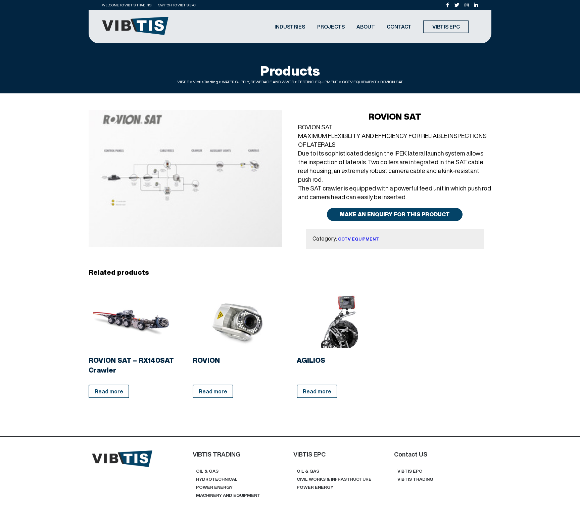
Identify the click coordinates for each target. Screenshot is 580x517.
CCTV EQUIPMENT (358, 239)
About (365, 26)
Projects (331, 26)
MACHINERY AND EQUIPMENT (228, 495)
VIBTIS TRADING (415, 479)
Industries (290, 26)
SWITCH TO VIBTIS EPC (177, 5)
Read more (109, 391)
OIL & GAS (207, 471)
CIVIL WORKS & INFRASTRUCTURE (334, 479)
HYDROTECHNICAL (217, 479)
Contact (399, 26)
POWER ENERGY (214, 487)
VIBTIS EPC (446, 26)
